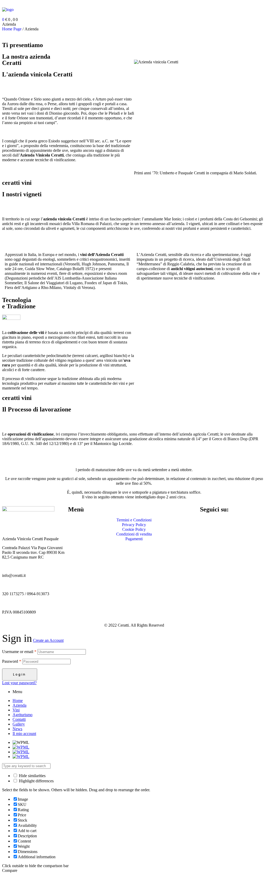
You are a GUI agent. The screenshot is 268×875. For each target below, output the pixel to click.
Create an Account (48, 640)
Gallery (19, 724)
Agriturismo (22, 714)
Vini (16, 710)
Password (11, 661)
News (17, 729)
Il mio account (24, 733)
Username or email (19, 651)
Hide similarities (32, 775)
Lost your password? (19, 683)
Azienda (19, 705)
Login (19, 674)
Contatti (19, 719)
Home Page (11, 29)
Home (18, 700)
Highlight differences (36, 781)
